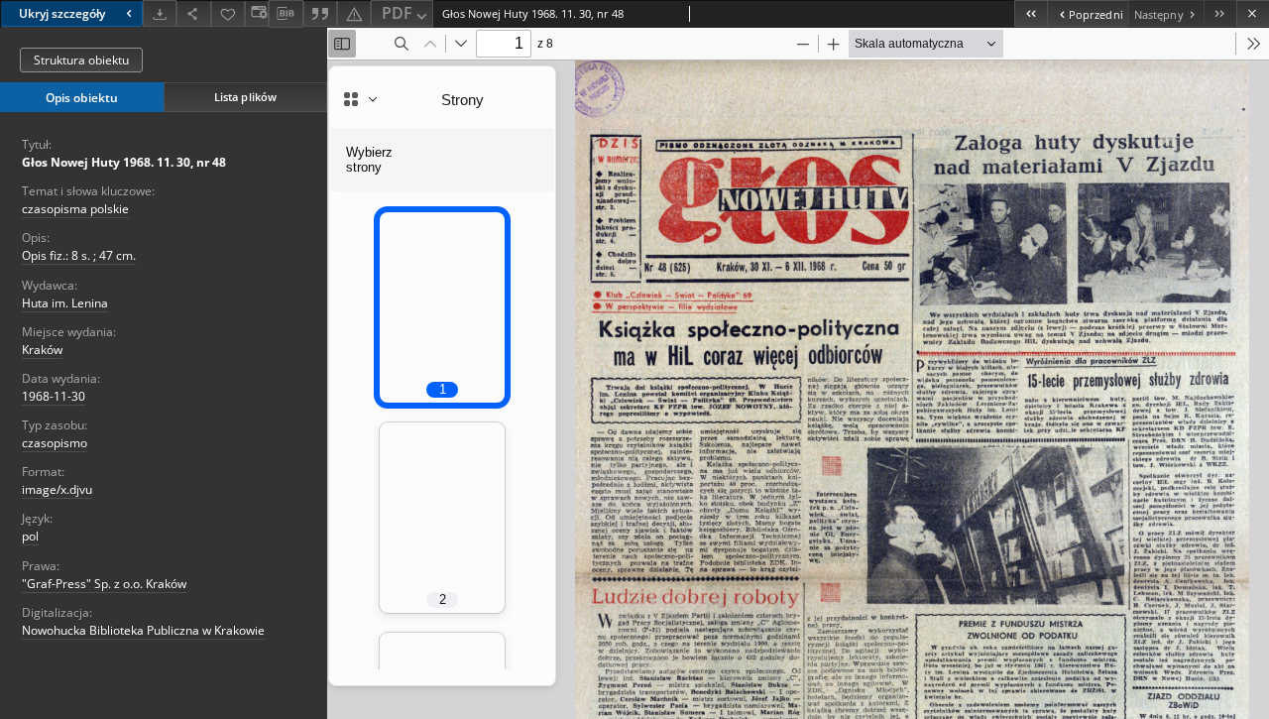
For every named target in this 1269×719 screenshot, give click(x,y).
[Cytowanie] (320, 13)
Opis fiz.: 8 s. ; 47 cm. (79, 255)
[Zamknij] (1252, 13)
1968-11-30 (53, 396)
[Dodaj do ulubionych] (228, 13)
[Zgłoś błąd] (354, 13)
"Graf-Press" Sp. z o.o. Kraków (104, 583)
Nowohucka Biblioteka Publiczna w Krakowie (143, 630)
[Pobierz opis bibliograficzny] (285, 14)
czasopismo (54, 442)
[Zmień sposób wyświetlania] (257, 13)
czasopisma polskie (75, 208)
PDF (397, 13)
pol (30, 536)
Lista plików (245, 96)
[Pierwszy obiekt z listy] (1030, 13)
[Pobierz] (159, 13)
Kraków (42, 349)
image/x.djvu (57, 489)
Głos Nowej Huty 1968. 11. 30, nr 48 (124, 162)
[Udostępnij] (193, 13)
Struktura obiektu (81, 60)
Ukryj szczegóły (62, 13)
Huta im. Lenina (65, 303)
